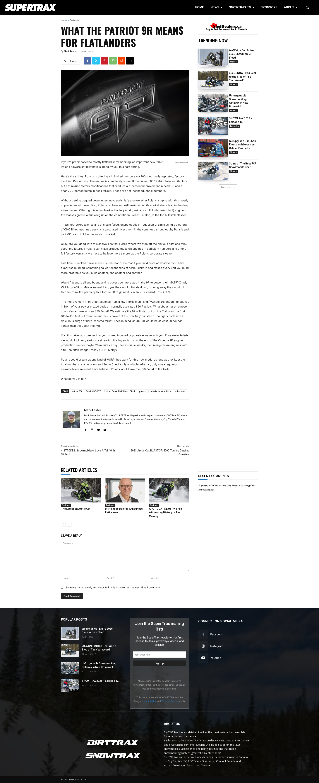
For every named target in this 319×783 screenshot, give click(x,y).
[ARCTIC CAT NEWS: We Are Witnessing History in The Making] (169, 490)
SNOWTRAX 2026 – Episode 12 (100, 680)
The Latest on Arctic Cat (75, 508)
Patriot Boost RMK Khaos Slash (120, 391)
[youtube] (105, 429)
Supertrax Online (208, 485)
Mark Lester (70, 51)
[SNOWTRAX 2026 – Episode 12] (213, 126)
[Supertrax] (32, 7)
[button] (307, 7)
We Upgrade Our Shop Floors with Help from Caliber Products (242, 145)
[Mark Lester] (71, 419)
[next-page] (69, 524)
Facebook (216, 634)
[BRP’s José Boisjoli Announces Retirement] (125, 490)
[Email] (130, 60)
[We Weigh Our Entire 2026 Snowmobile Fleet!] (213, 58)
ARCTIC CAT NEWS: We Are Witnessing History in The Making (165, 512)
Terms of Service (170, 701)
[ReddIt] (121, 60)
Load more (227, 187)
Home (64, 20)
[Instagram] (203, 646)
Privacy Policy (148, 701)
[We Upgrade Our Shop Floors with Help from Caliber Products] (213, 148)
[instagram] (92, 429)
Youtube (215, 658)
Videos (233, 61)
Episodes (234, 126)
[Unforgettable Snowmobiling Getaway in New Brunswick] (213, 103)
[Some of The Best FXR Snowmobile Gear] (213, 171)
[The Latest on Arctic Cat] (81, 490)
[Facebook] (87, 60)
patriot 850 (77, 391)
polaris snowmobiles (160, 391)
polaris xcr (180, 391)
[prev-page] (63, 524)
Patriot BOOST (93, 391)
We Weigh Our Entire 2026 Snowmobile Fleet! (241, 54)
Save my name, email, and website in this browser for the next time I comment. (113, 587)
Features (74, 20)
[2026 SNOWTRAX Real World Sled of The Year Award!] (213, 80)
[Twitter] (96, 60)
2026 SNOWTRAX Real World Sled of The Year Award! (242, 77)
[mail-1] (98, 429)
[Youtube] (203, 658)
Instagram (216, 646)
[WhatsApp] (113, 60)
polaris (142, 391)
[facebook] (85, 429)
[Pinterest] (104, 60)
